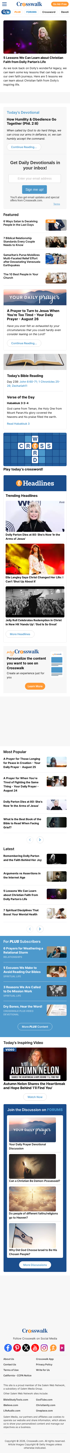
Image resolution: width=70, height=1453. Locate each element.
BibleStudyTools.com (15, 1399)
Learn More (35, 686)
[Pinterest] (17, 1348)
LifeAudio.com (11, 1410)
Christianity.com (45, 1405)
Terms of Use (11, 1369)
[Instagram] (44, 1348)
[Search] (6, 12)
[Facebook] (8, 1348)
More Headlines (20, 634)
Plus (17, 11)
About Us (8, 1358)
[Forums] (53, 1348)
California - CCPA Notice (17, 1375)
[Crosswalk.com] (29, 4)
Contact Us (9, 1364)
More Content (35, 1026)
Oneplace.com (44, 1410)
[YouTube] (35, 1348)
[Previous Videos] (30, 839)
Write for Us (43, 1369)
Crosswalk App (45, 1358)
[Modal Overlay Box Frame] (35, 183)
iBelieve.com (10, 1405)
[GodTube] (62, 1348)
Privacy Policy (44, 1364)
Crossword (48, 11)
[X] (26, 1348)
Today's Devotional (23, 112)
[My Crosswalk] (27, 652)
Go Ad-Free (60, 4)
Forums (31, 11)
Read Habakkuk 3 (18, 423)
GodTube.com (44, 1399)
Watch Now (35, 1097)
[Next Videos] (40, 839)
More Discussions (35, 1265)
